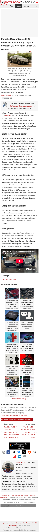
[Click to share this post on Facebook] (8, 452)
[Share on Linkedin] (19, 456)
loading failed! (5, 506)
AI (11, 98)
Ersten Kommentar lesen (9, 415)
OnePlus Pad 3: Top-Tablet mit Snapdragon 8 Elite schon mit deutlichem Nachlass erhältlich (11, 432)
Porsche (8, 115)
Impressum (5, 523)
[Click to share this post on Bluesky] (19, 452)
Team (12, 523)
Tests (11, 6)
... (36, 6)
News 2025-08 (4, 497)
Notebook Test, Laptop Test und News (13, 495)
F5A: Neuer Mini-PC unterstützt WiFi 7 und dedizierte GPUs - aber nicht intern (28, 432)
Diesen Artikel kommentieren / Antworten (17, 419)
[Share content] (3, 452)
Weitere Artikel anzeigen (19, 399)
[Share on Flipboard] (14, 456)
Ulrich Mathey (6, 95)
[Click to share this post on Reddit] (29, 452)
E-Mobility (5, 98)
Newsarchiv (33, 495)
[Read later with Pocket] (34, 452)
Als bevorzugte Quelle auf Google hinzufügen (21, 446)
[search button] (31, 2)
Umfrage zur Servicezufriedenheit (21, 106)
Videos (26, 6)
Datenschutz (20, 523)
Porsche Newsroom (9, 279)
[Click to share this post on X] (24, 452)
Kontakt (28, 523)
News (19, 6)
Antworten (23, 415)
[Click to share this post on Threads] (14, 452)
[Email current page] (25, 456)
